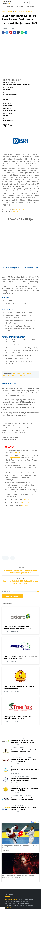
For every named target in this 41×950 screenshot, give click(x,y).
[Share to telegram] (25, 32)
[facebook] (24, 2)
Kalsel (5, 558)
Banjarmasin (14, 757)
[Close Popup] (2, 908)
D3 (19, 747)
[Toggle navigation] (38, 2)
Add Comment (13, 596)
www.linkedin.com (19, 209)
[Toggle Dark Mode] (31, 2)
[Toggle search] (35, 2)
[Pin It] (10, 32)
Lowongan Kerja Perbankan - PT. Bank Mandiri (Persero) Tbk (23, 808)
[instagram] (27, 2)
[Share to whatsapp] (22, 32)
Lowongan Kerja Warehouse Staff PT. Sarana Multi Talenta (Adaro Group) (18, 627)
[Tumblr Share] (18, 32)
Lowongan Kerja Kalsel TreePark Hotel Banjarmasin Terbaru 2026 (18, 718)
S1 (12, 558)
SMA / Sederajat (27, 757)
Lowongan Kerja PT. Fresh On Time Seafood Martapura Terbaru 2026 (20, 657)
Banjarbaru (14, 747)
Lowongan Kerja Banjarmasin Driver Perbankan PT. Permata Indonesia (23, 799)
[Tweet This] (6, 32)
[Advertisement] (20, 57)
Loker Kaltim (20, 6)
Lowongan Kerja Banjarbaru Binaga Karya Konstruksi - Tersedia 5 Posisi (24, 751)
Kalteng (22, 738)
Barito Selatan (15, 738)
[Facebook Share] (3, 32)
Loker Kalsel (10, 6)
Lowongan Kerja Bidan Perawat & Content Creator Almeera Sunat (25, 770)
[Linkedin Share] (14, 32)
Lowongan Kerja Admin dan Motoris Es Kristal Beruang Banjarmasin (24, 779)
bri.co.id (16, 211)
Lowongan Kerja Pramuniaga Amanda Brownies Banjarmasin (23, 760)
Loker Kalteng (30, 6)
